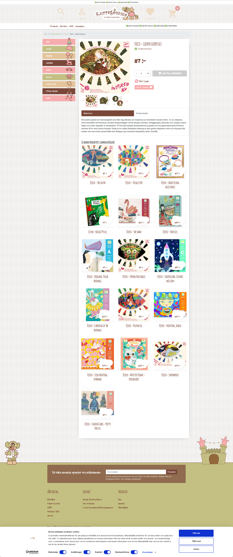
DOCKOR (48, 49)
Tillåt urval (196, 541)
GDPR (49, 507)
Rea (119, 499)
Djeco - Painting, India (170, 325)
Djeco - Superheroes (170, 374)
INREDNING (49, 56)
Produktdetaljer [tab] (142, 113)
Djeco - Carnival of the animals (97, 327)
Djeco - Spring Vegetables (134, 276)
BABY (48, 42)
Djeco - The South (97, 182)
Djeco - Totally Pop (133, 182)
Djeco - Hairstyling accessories (170, 185)
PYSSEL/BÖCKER (52, 91)
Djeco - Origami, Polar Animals (97, 278)
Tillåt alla (196, 533)
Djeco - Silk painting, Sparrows (97, 377)
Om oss (50, 515)
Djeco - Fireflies (170, 231)
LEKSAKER (49, 63)
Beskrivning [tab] (88, 113)
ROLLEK (48, 77)
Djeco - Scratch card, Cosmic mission (170, 278)
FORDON (48, 70)
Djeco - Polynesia (134, 325)
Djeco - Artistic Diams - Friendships (134, 377)
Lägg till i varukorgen (169, 73)
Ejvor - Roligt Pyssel (97, 231)
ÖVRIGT (48, 98)
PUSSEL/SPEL (51, 84)
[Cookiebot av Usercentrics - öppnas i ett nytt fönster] (32, 552)
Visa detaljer (147, 552)
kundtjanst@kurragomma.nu (101, 507)
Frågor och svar (53, 503)
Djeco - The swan (133, 231)
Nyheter (121, 503)
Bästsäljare (123, 507)
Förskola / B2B (53, 511)
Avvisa (196, 549)
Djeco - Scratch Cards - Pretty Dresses (98, 426)
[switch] (86, 552)
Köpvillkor (51, 499)
